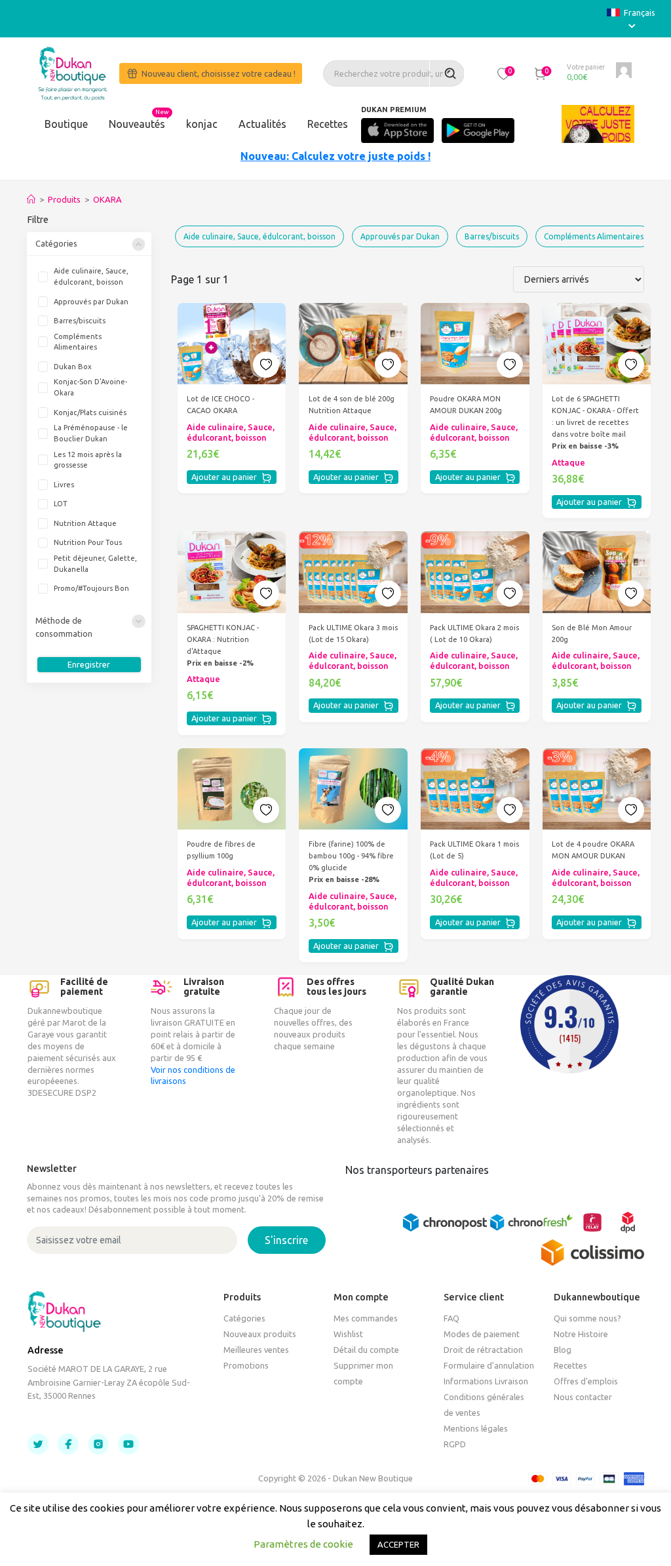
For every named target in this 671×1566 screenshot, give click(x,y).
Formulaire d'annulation (489, 1365)
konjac (202, 124)
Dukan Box (73, 367)
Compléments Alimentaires (78, 341)
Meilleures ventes (256, 1349)
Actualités (262, 124)
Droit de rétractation (483, 1349)
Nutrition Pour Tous (88, 542)
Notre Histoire (581, 1333)
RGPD (455, 1444)
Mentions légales (476, 1428)
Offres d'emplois (586, 1381)
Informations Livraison (486, 1381)
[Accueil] (31, 199)
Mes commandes (366, 1318)
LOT (60, 504)
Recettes (327, 124)
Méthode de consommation (63, 626)
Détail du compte (366, 1349)
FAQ (451, 1318)
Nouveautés (137, 124)
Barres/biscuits (79, 321)
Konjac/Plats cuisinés (90, 412)
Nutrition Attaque (85, 523)
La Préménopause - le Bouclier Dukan (91, 433)
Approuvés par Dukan (91, 302)
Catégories (56, 243)
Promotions (246, 1365)
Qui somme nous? (587, 1318)
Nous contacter (583, 1396)
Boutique (66, 124)
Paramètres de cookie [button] (303, 1544)
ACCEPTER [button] (398, 1544)
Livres (64, 485)
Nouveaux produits (259, 1333)
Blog (562, 1349)
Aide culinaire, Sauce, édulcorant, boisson (91, 276)
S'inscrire (286, 1240)
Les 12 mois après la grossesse (88, 460)
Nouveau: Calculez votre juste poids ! (335, 156)
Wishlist (348, 1333)
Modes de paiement (482, 1333)
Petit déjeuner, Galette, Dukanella (95, 563)
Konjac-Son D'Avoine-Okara (90, 387)
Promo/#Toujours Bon (91, 588)
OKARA (107, 199)
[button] (504, 73)
